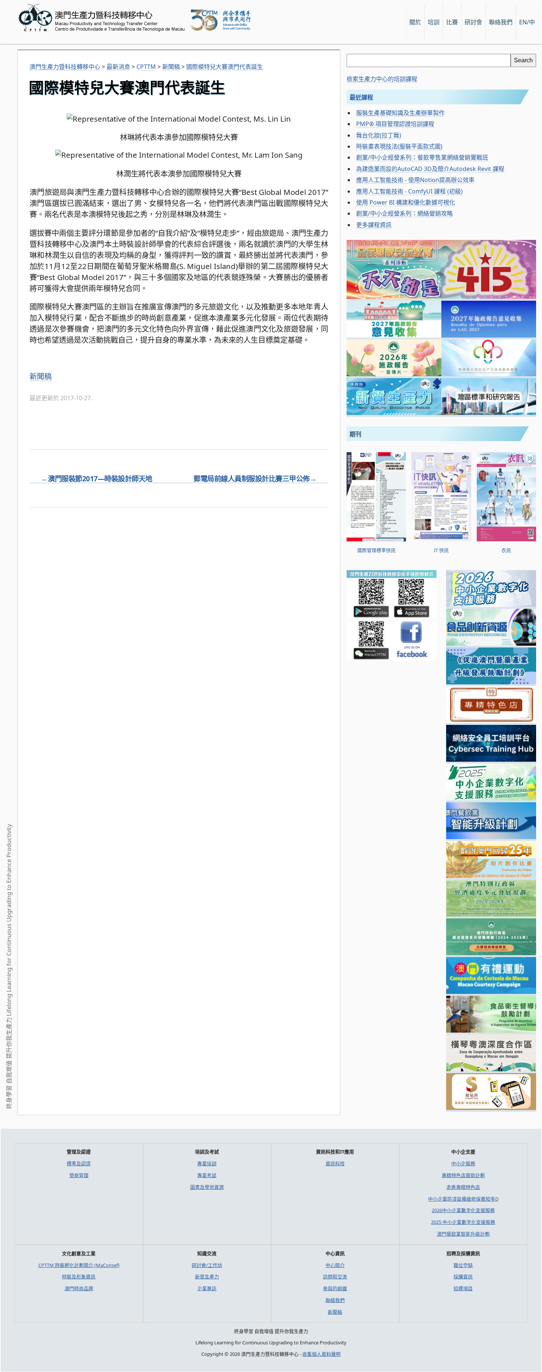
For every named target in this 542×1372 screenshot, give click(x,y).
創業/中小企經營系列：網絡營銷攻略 (404, 213)
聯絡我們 (335, 1300)
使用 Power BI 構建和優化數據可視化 (405, 202)
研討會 (473, 22)
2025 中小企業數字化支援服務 (463, 1222)
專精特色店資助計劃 (463, 1175)
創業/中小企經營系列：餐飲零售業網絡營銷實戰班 (422, 157)
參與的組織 (335, 1288)
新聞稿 (40, 376)
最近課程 (361, 97)
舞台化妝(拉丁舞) (378, 135)
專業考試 (206, 1175)
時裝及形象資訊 (78, 1276)
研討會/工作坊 (207, 1265)
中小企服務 (463, 1163)
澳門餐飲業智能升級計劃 (463, 1233)
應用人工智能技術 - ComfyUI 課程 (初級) (409, 191)
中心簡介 (335, 1265)
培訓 (433, 22)
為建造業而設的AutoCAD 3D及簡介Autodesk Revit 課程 (430, 169)
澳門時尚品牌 (79, 1288)
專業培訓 (206, 1163)
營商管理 (78, 1175)
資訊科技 (335, 1163)
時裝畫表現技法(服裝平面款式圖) (399, 146)
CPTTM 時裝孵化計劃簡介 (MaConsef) (78, 1265)
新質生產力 (207, 1276)
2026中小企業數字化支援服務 (463, 1210)
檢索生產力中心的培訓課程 (382, 79)
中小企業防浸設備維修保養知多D (463, 1198)
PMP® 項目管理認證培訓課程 (395, 124)
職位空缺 (463, 1265)
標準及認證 (79, 1163)
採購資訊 (463, 1276)
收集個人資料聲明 (321, 1354)
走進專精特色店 (463, 1187)
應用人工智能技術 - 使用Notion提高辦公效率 (415, 180)
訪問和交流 (335, 1276)
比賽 (452, 22)
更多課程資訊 (374, 225)
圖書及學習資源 (207, 1187)
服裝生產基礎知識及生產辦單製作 (400, 113)
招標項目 (463, 1288)
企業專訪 (206, 1288)
